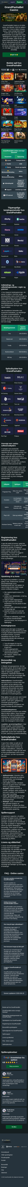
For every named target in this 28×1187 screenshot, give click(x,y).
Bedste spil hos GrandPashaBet (11, 1007)
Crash (16, 69)
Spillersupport (6, 1034)
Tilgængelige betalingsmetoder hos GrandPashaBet (12, 1016)
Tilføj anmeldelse (14, 1066)
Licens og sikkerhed (7, 1037)
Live (10, 69)
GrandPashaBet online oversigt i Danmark (11, 1011)
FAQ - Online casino (8, 1041)
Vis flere (14, 1127)
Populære (3, 69)
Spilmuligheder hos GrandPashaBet (12, 1030)
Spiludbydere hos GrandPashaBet (11, 1020)
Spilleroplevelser (7, 1044)
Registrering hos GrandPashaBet (11, 1023)
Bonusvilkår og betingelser (9, 1027)
